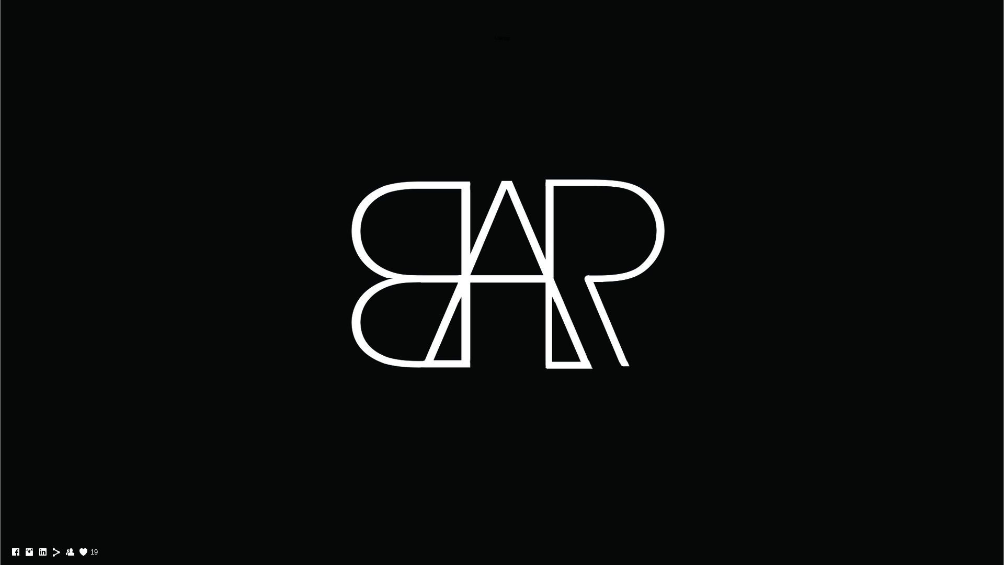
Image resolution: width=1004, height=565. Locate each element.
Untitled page (502, 38)
